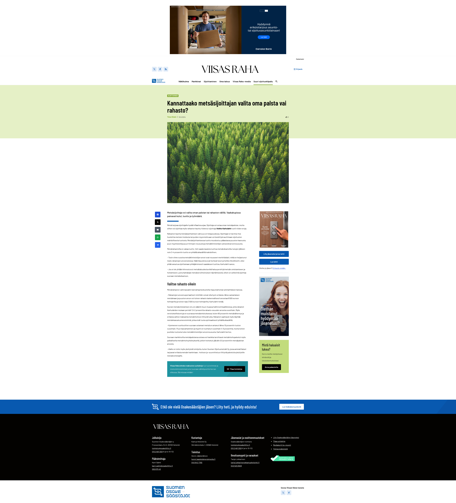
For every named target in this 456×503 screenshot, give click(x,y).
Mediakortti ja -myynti (282, 445)
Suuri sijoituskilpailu (263, 81)
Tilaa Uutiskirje (236, 369)
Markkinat (196, 81)
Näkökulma (184, 81)
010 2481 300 (157, 451)
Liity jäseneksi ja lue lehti (274, 254)
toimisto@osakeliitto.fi (161, 448)
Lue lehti (274, 262)
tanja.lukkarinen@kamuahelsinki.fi (245, 462)
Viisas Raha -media (242, 81)
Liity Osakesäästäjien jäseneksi (286, 437)
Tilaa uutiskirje (279, 441)
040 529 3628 (236, 466)
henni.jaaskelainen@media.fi (203, 459)
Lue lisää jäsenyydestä (291, 407)
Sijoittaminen (210, 81)
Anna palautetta (271, 367)
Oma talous (224, 81)
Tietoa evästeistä (280, 449)
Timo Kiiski (171, 117)
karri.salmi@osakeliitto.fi (162, 466)
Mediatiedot (300, 59)
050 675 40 (156, 469)
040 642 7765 (196, 462)
